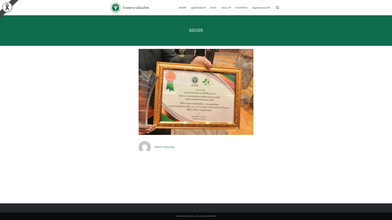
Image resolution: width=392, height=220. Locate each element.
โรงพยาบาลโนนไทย (136, 8)
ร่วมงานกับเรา (241, 7)
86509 (196, 30)
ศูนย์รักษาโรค (197, 8)
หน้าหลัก (183, 7)
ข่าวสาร (213, 7)
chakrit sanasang (164, 147)
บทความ (225, 8)
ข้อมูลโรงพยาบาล (260, 8)
